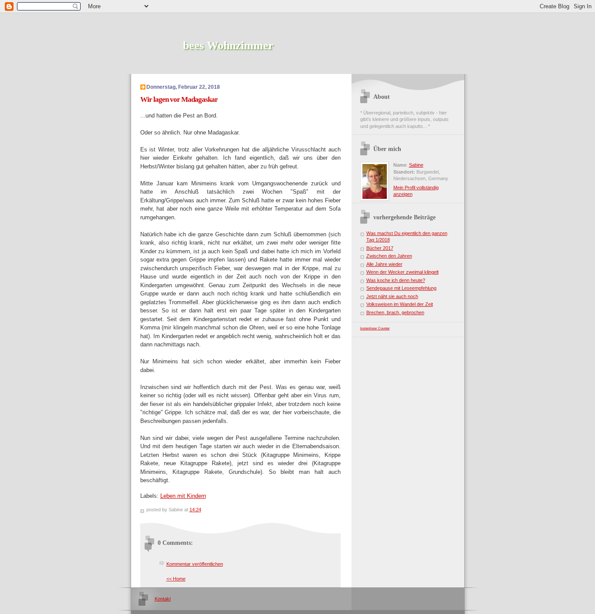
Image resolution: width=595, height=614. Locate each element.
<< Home (176, 578)
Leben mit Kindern (183, 496)
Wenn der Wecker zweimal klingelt (402, 272)
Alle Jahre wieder (384, 264)
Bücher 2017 (379, 248)
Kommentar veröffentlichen (194, 564)
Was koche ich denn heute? (395, 280)
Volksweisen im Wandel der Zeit (399, 304)
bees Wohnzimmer (228, 45)
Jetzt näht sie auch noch (392, 296)
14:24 (195, 509)
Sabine (416, 165)
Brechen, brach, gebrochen (395, 312)
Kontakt (163, 598)
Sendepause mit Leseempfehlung (401, 288)
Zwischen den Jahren (389, 255)
